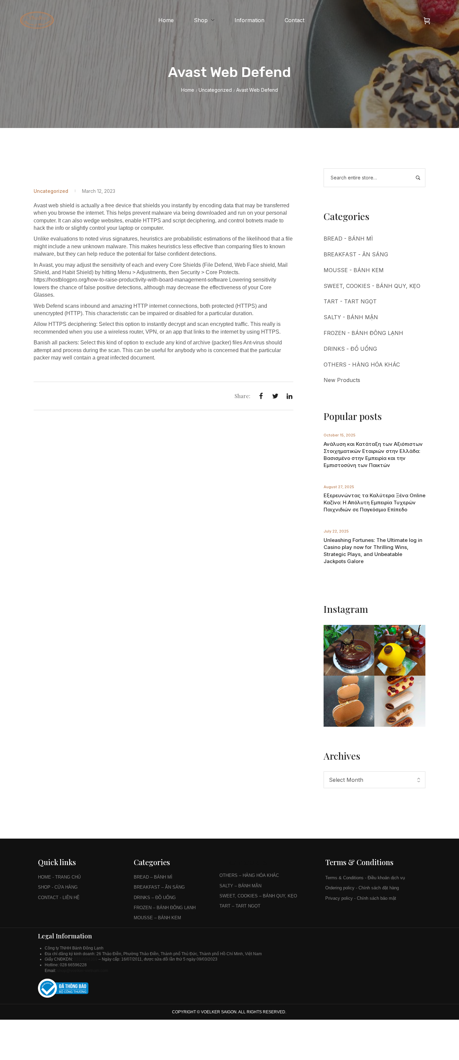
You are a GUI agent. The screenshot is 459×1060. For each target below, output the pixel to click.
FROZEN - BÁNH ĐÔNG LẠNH (363, 333)
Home (187, 90)
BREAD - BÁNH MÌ (348, 238)
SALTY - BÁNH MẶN (351, 317)
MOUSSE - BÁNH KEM (354, 270)
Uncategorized (215, 90)
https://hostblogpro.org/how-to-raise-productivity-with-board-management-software (131, 280)
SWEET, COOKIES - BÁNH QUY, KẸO (372, 286)
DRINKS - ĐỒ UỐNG (350, 348)
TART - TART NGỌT (350, 301)
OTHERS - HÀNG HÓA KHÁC (362, 364)
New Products (342, 380)
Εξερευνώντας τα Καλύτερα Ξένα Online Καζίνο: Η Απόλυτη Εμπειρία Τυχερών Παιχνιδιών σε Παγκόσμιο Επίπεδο (374, 502)
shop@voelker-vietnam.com (83, 970)
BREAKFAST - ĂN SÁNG (356, 254)
